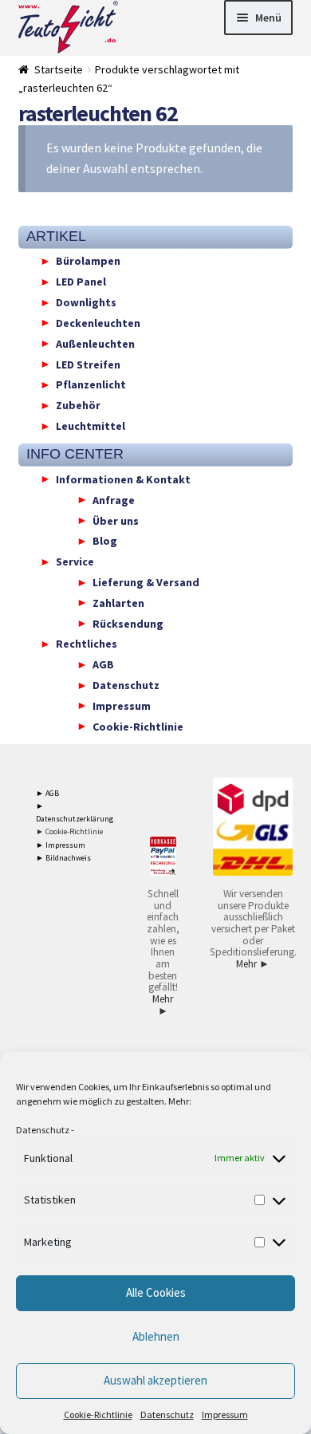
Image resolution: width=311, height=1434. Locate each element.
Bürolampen (88, 261)
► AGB (47, 793)
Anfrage (114, 499)
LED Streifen (88, 364)
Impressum (225, 1414)
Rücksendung (128, 623)
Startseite (58, 69)
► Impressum (60, 845)
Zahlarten (118, 602)
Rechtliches (86, 643)
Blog (105, 541)
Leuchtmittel (90, 426)
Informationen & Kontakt (123, 478)
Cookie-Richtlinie (98, 1414)
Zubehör (78, 405)
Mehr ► (162, 1005)
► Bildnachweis (63, 858)
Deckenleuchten (98, 322)
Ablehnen (155, 1336)
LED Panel (81, 281)
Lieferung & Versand (146, 582)
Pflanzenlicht (91, 384)
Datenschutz (42, 1130)
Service (75, 561)
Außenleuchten (95, 343)
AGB (103, 664)
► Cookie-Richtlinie (69, 831)
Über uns (116, 520)
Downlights (86, 302)
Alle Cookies (156, 1292)
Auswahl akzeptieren (155, 1380)
